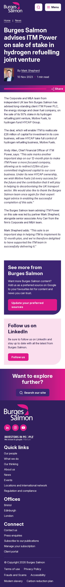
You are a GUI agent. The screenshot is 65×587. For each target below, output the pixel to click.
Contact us (10, 530)
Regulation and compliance (20, 490)
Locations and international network (25, 485)
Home (7, 20)
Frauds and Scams (15, 575)
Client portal (11, 551)
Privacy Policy (32, 569)
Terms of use (12, 569)
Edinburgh (10, 510)
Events (8, 480)
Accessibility (38, 575)
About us (9, 469)
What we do (11, 458)
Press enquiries (13, 535)
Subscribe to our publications (21, 540)
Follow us (18, 357)
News (18, 20)
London (8, 515)
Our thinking (11, 464)
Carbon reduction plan (40, 581)
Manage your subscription (19, 546)
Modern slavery (13, 581)
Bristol (8, 505)
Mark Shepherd (30, 70)
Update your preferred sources (28, 305)
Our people (10, 453)
